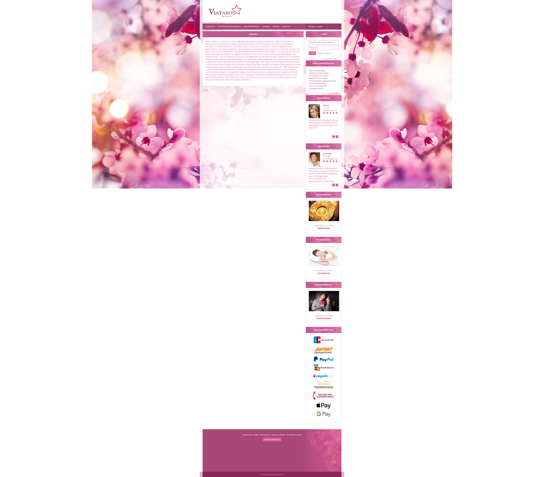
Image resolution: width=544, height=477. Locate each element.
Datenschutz (265, 434)
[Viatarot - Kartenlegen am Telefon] (225, 11)
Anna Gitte (327, 153)
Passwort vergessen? (324, 53)
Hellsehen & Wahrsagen (319, 73)
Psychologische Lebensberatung (322, 81)
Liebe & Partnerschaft (318, 86)
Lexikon (266, 26)
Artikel (276, 26)
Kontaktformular (294, 434)
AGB (256, 434)
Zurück (205, 90)
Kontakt (287, 26)
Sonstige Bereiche (316, 88)
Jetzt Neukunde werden (229, 26)
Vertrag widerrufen (272, 439)
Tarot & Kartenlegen (317, 70)
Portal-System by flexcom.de (272, 474)
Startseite (210, 26)
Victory (326, 105)
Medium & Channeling (318, 78)
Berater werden (251, 26)
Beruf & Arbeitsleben (317, 83)
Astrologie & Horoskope (319, 75)
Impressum (247, 434)
